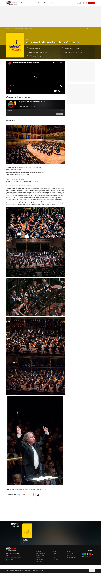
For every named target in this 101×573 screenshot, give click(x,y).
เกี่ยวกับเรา (38, 551)
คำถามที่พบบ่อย (70, 553)
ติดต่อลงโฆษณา (39, 559)
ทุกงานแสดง (54, 551)
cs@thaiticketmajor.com (14, 561)
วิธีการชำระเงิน (69, 555)
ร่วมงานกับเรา (39, 561)
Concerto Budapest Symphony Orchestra (25, 489)
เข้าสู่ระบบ (91, 3)
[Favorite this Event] (91, 28)
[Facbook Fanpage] (83, 554)
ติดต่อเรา (68, 551)
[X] (92, 554)
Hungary (39, 489)
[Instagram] (87, 554)
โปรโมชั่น (53, 557)
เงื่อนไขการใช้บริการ (40, 555)
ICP (44, 489)
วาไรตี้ (53, 555)
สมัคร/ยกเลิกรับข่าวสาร (71, 557)
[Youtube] (90, 554)
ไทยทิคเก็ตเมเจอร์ (88, 556)
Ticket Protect (55, 559)
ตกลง (92, 571)
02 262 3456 (10, 559)
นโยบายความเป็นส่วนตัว (41, 553)
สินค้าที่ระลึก (54, 553)
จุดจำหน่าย (38, 557)
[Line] (85, 554)
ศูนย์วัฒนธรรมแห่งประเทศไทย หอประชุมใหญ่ (38, 53)
